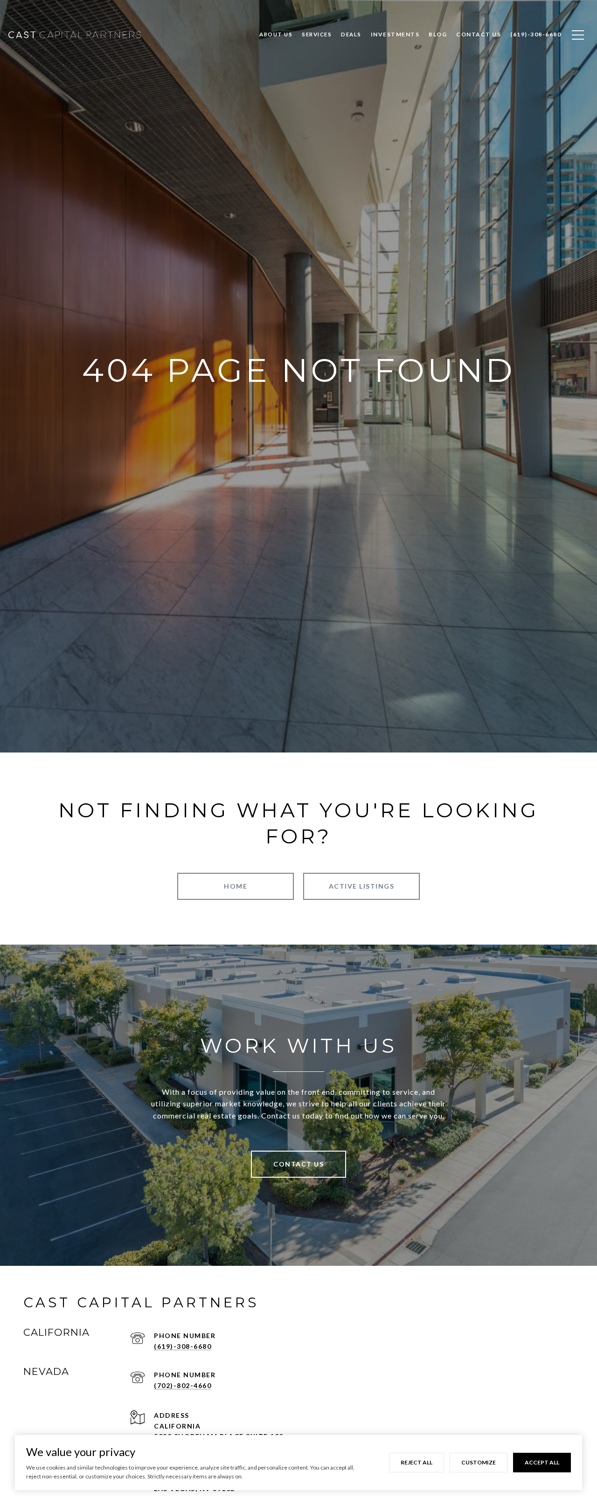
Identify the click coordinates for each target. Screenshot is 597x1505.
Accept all (542, 1462)
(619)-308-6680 (182, 1346)
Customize (478, 1462)
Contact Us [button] (298, 1164)
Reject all (416, 1462)
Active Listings (362, 886)
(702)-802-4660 (182, 1385)
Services (317, 34)
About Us (275, 34)
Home (235, 886)
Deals (351, 34)
